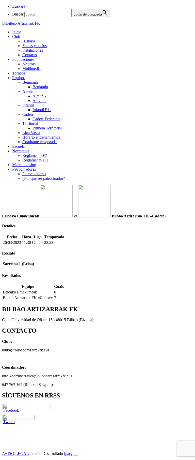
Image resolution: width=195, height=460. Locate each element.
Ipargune (71, 453)
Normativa (20, 151)
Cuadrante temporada (39, 142)
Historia (28, 41)
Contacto (29, 55)
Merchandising (24, 164)
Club (16, 36)
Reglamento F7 (34, 155)
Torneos (18, 73)
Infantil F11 (41, 110)
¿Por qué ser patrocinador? (43, 178)
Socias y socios (34, 45)
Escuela (18, 146)
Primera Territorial (47, 128)
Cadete (28, 114)
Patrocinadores (24, 169)
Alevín (27, 91)
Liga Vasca (31, 132)
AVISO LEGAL (15, 453)
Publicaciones (23, 59)
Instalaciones (32, 50)
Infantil (28, 105)
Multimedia (31, 68)
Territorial (30, 123)
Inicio (16, 32)
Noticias (29, 64)
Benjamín (30, 82)
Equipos (18, 78)
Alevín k (39, 96)
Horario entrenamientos (41, 137)
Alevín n (39, 100)
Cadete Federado (46, 119)
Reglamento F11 (35, 160)
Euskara (18, 6)
